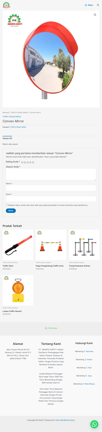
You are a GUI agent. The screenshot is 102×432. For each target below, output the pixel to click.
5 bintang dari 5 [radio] (33, 162)
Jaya (90, 376)
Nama (9, 183)
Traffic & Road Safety (19, 112)
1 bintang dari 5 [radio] (22, 162)
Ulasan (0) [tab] (7, 138)
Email (9, 194)
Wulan (89, 359)
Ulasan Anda (13, 166)
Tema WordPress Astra (65, 420)
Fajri (90, 368)
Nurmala (89, 351)
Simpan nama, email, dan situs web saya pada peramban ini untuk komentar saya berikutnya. (48, 205)
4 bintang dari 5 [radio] (30, 162)
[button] (95, 14)
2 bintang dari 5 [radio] (25, 162)
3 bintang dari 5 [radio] (28, 162)
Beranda (6, 112)
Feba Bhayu (90, 384)
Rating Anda (13, 161)
